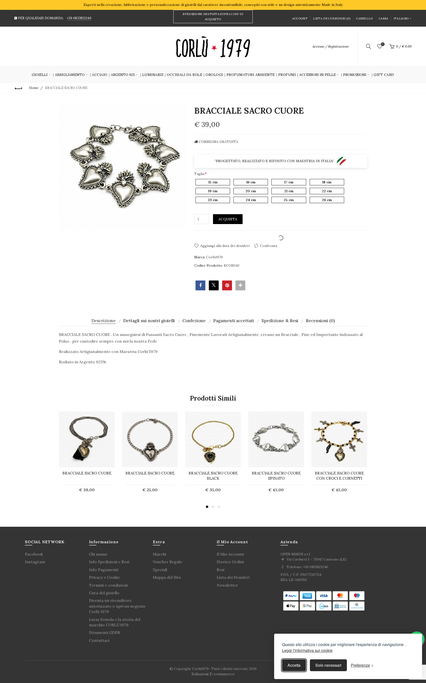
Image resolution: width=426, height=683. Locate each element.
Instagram (35, 561)
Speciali (160, 569)
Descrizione (103, 320)
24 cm (251, 200)
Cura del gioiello (104, 592)
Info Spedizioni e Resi (109, 561)
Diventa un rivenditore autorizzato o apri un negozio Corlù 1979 (117, 606)
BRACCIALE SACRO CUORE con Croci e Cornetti (339, 476)
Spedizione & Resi (280, 320)
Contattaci (99, 640)
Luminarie (153, 74)
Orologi (214, 74)
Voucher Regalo (167, 561)
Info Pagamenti (103, 569)
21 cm (288, 191)
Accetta (294, 665)
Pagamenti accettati (233, 320)
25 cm (289, 200)
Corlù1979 (214, 257)
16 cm (250, 182)
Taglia (199, 174)
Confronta (268, 246)
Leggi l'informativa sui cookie (307, 650)
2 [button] (213, 507)
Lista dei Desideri (233, 577)
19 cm (212, 191)
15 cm (212, 182)
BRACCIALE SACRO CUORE (86, 473)
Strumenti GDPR (104, 632)
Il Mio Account (230, 554)
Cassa (384, 18)
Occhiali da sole (184, 74)
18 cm (326, 182)
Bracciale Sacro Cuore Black (213, 476)
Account (300, 18)
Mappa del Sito (167, 577)
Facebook (34, 554)
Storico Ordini (230, 561)
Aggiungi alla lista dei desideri (224, 246)
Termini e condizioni (108, 585)
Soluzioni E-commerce (213, 673)
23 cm (213, 200)
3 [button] (219, 507)
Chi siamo (98, 554)
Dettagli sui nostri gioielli (149, 320)
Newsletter (227, 585)
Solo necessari (328, 665)
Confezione (194, 320)
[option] (86, 455)
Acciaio (99, 74)
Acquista (227, 219)
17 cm (288, 182)
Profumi (287, 74)
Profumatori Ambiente (251, 74)
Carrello (364, 18)
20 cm (251, 191)
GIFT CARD (384, 74)
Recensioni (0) (320, 320)
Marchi (159, 554)
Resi (220, 569)
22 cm (327, 191)
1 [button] (207, 507)
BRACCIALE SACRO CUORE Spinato (276, 476)
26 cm (327, 200)
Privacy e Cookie (104, 577)
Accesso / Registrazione (330, 46)
